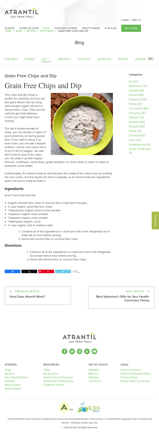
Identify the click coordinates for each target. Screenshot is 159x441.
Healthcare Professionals (58, 381)
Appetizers (135, 86)
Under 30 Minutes (140, 149)
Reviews (10, 374)
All (130, 81)
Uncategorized (138, 144)
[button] (155, 220)
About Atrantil (13, 388)
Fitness (30, 59)
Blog (46, 28)
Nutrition (104, 59)
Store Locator (29, 28)
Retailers (94, 377)
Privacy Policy (128, 377)
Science (10, 28)
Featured (11, 59)
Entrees (133, 95)
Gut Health (46, 61)
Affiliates (94, 370)
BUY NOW (131, 28)
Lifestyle (84, 59)
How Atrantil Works (16, 377)
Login (125, 20)
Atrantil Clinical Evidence (58, 377)
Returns (93, 374)
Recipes (123, 59)
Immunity (64, 59)
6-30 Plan (111, 28)
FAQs (46, 370)
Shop (8, 370)
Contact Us (95, 381)
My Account (50, 374)
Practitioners (91, 28)
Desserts (134, 90)
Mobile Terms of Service (135, 381)
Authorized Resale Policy (135, 374)
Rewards (10, 381)
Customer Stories (65, 28)
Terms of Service (130, 370)
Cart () (136, 20)
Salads (133, 131)
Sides (132, 140)
